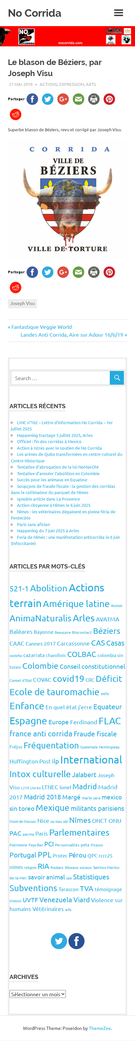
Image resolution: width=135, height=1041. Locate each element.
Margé (71, 797)
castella (16, 655)
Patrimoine (18, 844)
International (91, 759)
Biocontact (82, 632)
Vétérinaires (48, 908)
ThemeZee (100, 1028)
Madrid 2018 (42, 797)
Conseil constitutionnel (92, 666)
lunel (65, 787)
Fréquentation (51, 745)
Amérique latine (76, 603)
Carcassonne (73, 643)
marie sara (91, 797)
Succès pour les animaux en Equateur (52, 479)
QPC (92, 855)
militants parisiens (97, 808)
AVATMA (107, 619)
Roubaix (57, 867)
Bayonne (43, 632)
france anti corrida (41, 733)
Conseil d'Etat (21, 680)
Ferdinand (83, 721)
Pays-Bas (36, 844)
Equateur (107, 706)
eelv (105, 693)
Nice (43, 820)
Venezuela (55, 899)
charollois (56, 655)
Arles (84, 617)
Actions (48, 84)
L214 (25, 787)
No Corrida (34, 13)
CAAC (17, 643)
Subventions (33, 888)
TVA (86, 888)
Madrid (84, 786)
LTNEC (50, 786)
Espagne (28, 720)
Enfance (27, 705)
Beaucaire (63, 632)
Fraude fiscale (95, 733)
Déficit (109, 679)
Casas (115, 642)
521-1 (19, 588)
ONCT (99, 820)
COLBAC (81, 654)
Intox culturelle (40, 773)
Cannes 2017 (41, 643)
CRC (90, 680)
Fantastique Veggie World (41, 326)
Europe (58, 722)
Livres (35, 787)
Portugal (23, 854)
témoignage (108, 889)
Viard (81, 899)
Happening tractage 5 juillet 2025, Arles (55, 435)
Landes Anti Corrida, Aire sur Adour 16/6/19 (72, 334)
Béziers (106, 631)
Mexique (52, 808)
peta (85, 844)
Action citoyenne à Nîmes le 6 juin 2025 (53, 505)
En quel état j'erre (69, 706)
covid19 (68, 678)
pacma (28, 834)
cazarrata (34, 654)
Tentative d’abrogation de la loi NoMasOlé (58, 467)
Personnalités (67, 844)
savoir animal (46, 877)
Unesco (15, 900)
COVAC (42, 679)
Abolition (49, 588)
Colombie (40, 666)
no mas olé (59, 821)
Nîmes (80, 820)
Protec (60, 855)
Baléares (21, 631)
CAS (98, 642)
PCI (49, 844)
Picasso (97, 844)
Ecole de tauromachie (55, 691)
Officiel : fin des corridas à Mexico (49, 441)
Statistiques (91, 876)
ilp (55, 761)
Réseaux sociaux (78, 867)
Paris (41, 833)
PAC (15, 833)
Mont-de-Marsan (23, 821)
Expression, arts (77, 84)
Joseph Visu (22, 303)
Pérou (77, 855)
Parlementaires (79, 832)
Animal (116, 605)
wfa (68, 909)
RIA (43, 866)
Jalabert (84, 774)
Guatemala (89, 746)
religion (30, 867)
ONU (114, 820)
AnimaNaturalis (40, 618)
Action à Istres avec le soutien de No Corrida (59, 448)
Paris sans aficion (33, 524)
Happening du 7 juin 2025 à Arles (48, 530)
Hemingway (109, 746)
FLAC (110, 720)
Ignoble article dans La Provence (48, 499)
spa (69, 877)
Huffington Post (30, 761)
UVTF (30, 900)
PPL (44, 854)
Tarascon (69, 889)
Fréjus (16, 746)
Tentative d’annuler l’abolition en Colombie (58, 473)
